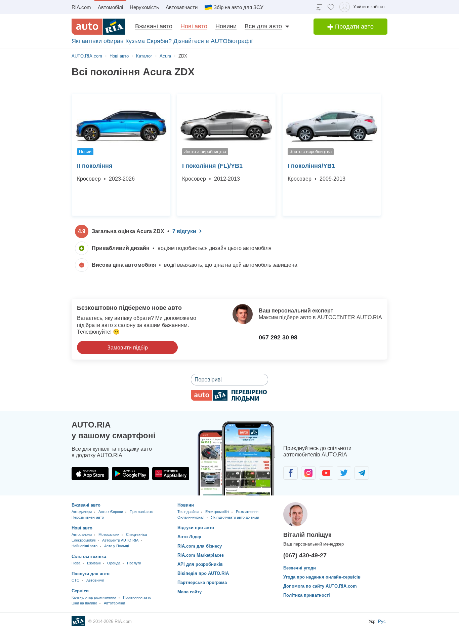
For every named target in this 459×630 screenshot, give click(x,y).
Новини (226, 26)
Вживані (93, 563)
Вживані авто (153, 26)
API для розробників (200, 564)
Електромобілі (83, 540)
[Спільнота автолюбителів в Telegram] (361, 473)
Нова (76, 563)
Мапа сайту (189, 591)
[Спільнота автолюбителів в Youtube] (326, 473)
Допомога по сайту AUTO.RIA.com (320, 586)
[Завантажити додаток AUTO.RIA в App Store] (90, 473)
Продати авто (353, 26)
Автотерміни (114, 603)
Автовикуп (95, 580)
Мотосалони (108, 534)
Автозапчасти (182, 7)
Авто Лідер (189, 536)
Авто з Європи (110, 512)
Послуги (134, 563)
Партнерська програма (202, 582)
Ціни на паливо (84, 603)
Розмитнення (247, 512)
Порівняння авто (137, 597)
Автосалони (82, 534)
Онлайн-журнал (190, 517)
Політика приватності (306, 595)
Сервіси (80, 590)
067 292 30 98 (278, 337)
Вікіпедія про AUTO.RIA (203, 573)
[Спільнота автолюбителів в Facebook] (290, 473)
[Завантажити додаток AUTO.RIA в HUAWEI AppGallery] (170, 473)
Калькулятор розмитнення (94, 597)
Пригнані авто (141, 512)
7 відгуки (184, 231)
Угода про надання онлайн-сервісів (322, 577)
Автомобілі (110, 7)
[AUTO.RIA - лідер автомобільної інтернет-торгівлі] (98, 26)
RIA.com (81, 7)
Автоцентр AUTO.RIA (120, 540)
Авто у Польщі (116, 546)
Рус (382, 621)
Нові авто (193, 26)
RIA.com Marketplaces (200, 555)
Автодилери (82, 512)
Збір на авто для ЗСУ (238, 7)
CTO (76, 580)
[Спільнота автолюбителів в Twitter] (344, 473)
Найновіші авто (84, 546)
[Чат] (319, 7)
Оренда (113, 563)
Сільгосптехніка (89, 556)
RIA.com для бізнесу (199, 546)
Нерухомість (144, 7)
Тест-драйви (188, 512)
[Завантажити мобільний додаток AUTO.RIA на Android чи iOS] (236, 458)
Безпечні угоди (299, 567)
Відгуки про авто (195, 527)
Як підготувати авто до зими (235, 517)
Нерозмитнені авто (88, 517)
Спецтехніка (136, 534)
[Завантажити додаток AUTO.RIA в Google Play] (130, 473)
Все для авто (263, 26)
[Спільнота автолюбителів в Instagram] (308, 473)
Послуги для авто (91, 573)
